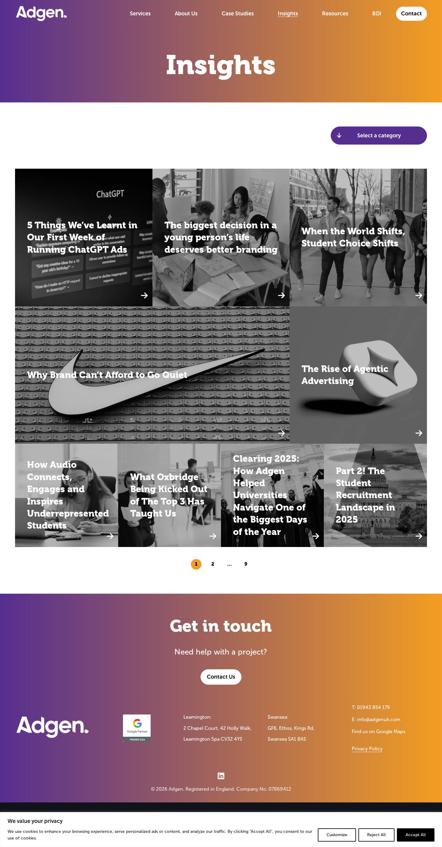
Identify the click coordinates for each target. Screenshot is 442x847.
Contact (411, 14)
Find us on (378, 731)
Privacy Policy (367, 748)
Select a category (379, 136)
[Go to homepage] (41, 13)
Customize (337, 835)
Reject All (376, 835)
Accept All (416, 835)
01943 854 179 (373, 707)
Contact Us (221, 677)
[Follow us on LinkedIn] (221, 776)
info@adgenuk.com (379, 719)
